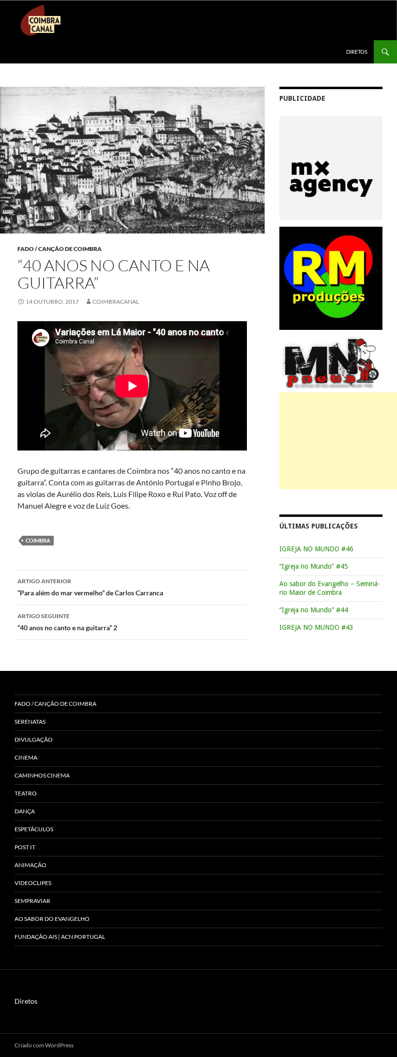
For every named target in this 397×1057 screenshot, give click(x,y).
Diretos (356, 51)
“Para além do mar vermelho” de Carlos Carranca (90, 587)
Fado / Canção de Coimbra (59, 248)
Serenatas (30, 721)
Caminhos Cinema (42, 775)
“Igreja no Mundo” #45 (313, 566)
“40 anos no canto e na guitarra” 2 (67, 622)
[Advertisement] (338, 440)
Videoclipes (33, 882)
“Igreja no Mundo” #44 (313, 610)
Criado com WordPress (44, 1045)
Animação (30, 865)
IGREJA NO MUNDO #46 (316, 549)
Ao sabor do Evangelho (52, 918)
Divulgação (34, 739)
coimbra (38, 540)
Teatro (26, 793)
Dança (25, 811)
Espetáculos (34, 829)
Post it (25, 847)
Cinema (26, 757)
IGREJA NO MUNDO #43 (316, 627)
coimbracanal (115, 301)
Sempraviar (32, 900)
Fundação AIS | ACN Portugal (60, 936)
